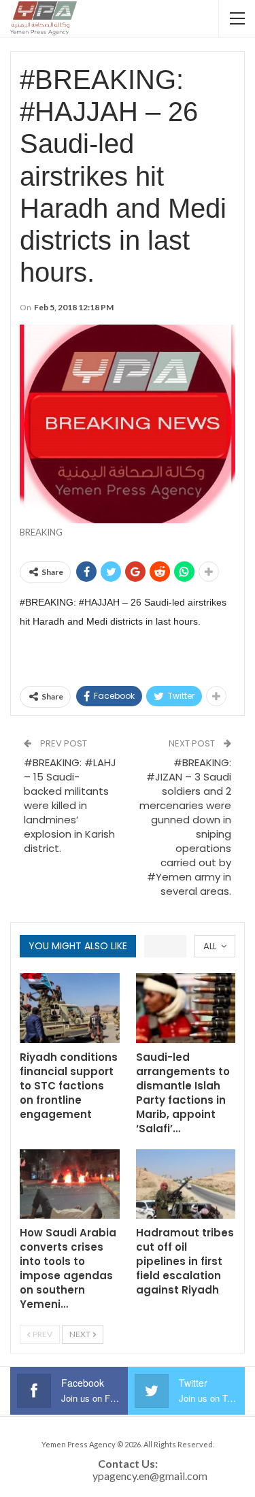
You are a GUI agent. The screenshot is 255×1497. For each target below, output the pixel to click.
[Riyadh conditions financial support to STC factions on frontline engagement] (70, 1008)
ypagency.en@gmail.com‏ (149, 1475)
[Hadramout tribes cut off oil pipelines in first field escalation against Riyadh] (186, 1184)
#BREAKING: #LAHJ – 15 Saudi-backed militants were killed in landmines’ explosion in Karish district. (70, 805)
